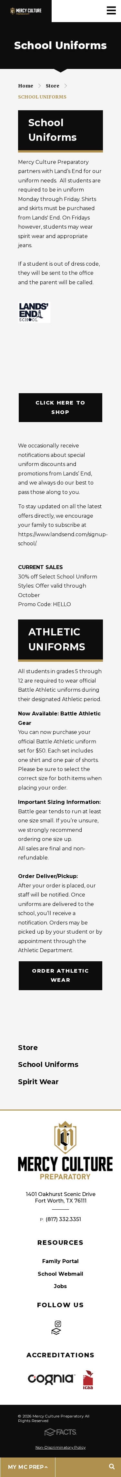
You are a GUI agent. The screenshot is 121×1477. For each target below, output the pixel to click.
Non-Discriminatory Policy (60, 1447)
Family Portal (60, 1261)
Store (52, 86)
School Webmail (60, 1274)
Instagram (58, 1323)
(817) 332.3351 (63, 1219)
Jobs (60, 1286)
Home (25, 86)
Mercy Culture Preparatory (26, 11)
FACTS (56, 1331)
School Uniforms (42, 97)
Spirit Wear (38, 1081)
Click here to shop (60, 407)
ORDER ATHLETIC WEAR (60, 975)
